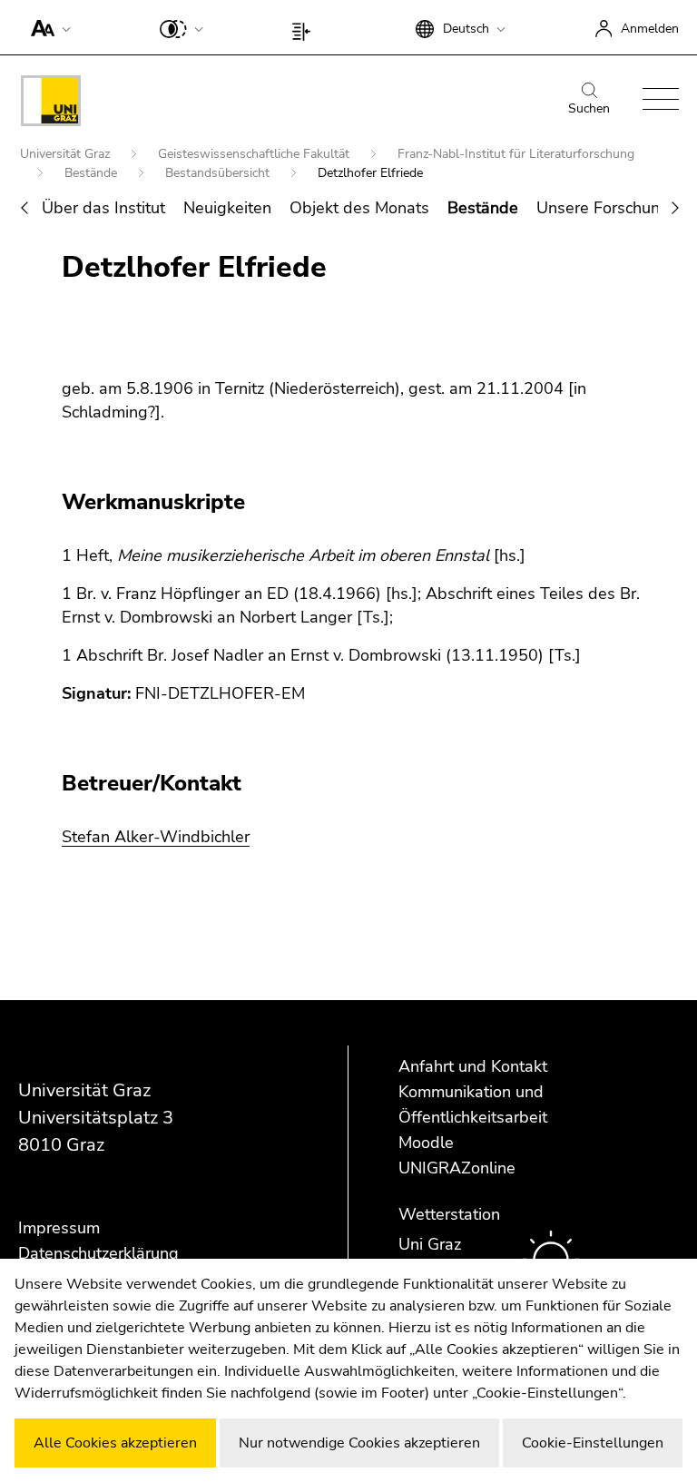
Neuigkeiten (227, 208)
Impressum (59, 1228)
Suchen (589, 108)
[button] (47, 27)
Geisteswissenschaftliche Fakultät (255, 153)
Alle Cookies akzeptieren (115, 1443)
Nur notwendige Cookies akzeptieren (359, 1443)
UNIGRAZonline (456, 1168)
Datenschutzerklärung (98, 1253)
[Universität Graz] (51, 103)
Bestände (92, 173)
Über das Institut (103, 208)
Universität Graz (66, 153)
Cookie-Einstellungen (592, 1443)
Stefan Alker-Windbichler (156, 837)
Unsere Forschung (603, 208)
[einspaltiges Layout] (305, 27)
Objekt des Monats (359, 208)
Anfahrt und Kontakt (472, 1066)
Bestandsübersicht (219, 173)
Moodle (426, 1142)
